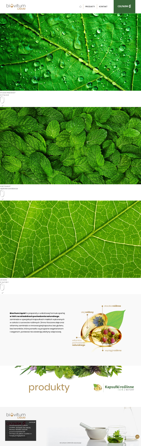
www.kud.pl (77, 443)
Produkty (90, 6)
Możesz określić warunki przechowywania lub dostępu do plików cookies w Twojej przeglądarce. (20, 432)
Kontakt (103, 6)
